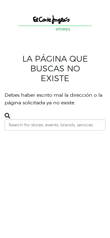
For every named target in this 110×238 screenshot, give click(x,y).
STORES (63, 29)
